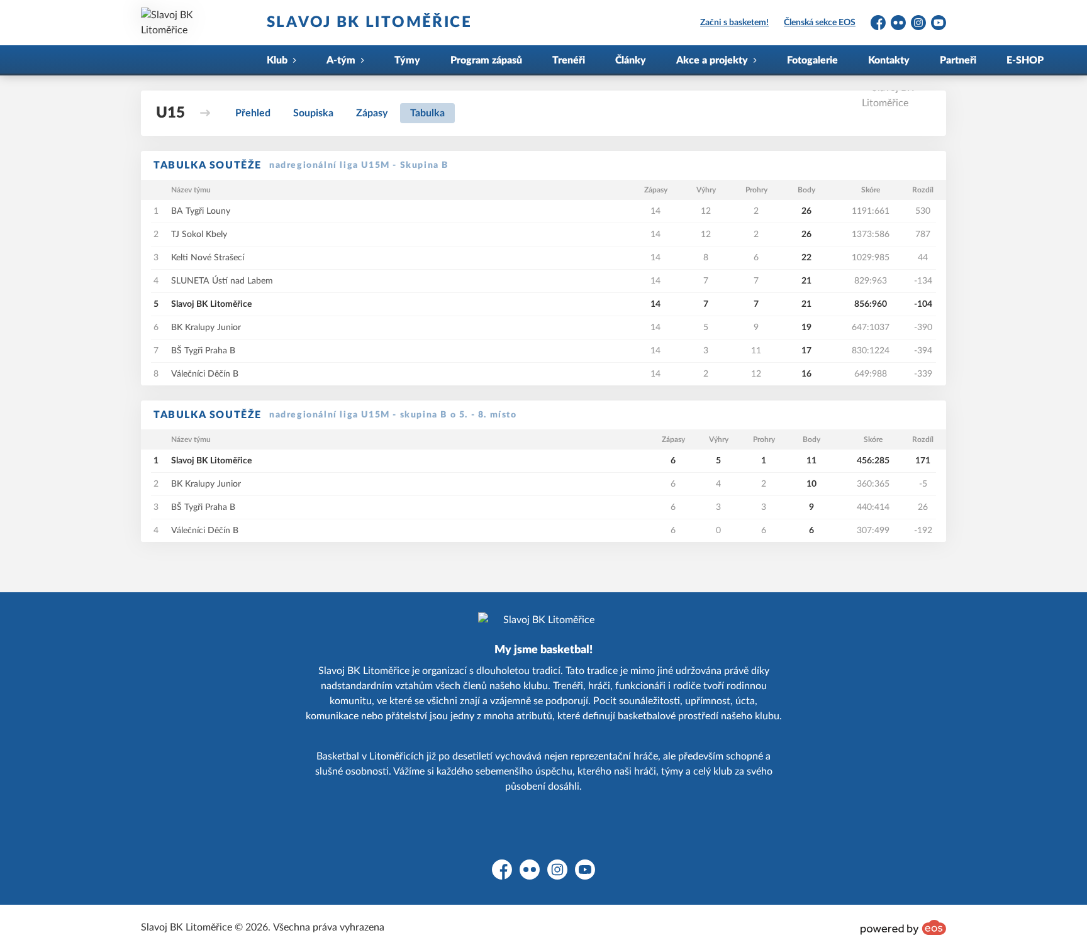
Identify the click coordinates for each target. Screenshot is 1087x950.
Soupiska (313, 113)
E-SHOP (1025, 60)
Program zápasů (486, 60)
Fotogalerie (812, 60)
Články (630, 60)
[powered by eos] (903, 927)
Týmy (407, 60)
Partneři (958, 60)
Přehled (252, 113)
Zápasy (371, 113)
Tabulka (427, 113)
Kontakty (889, 60)
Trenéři (568, 60)
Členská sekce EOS (820, 22)
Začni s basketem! (734, 22)
